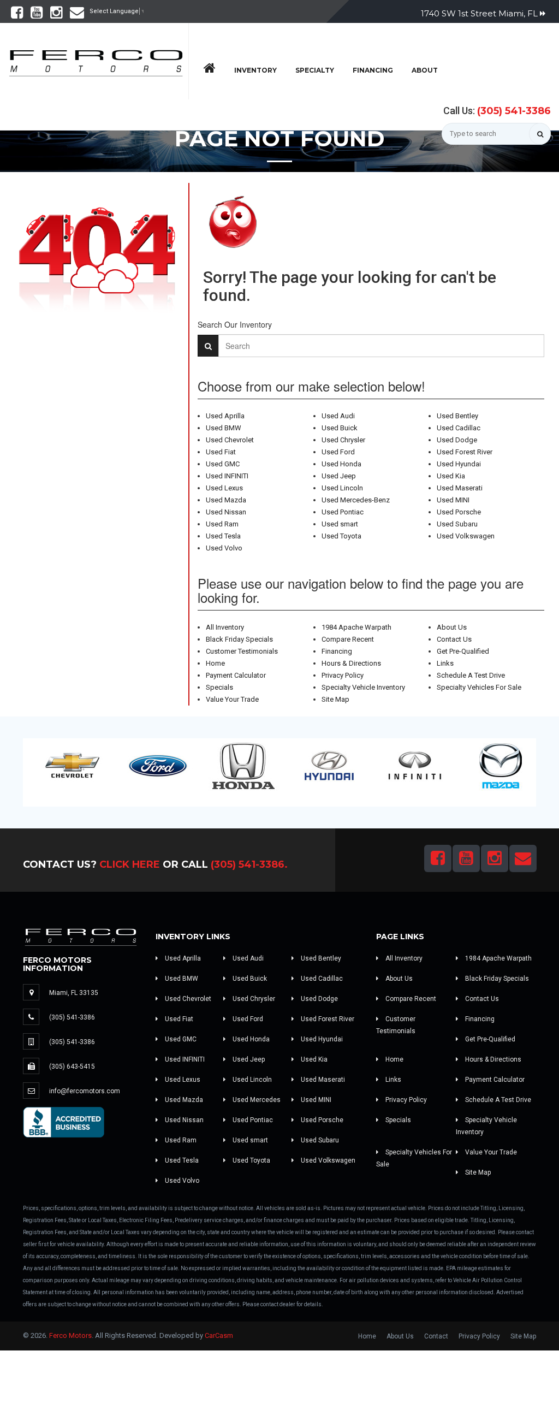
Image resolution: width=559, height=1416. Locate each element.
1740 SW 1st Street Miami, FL (480, 13)
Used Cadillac (458, 428)
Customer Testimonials (242, 651)
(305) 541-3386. (249, 864)
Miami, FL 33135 (73, 993)
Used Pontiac (343, 512)
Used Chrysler (343, 440)
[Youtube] (37, 15)
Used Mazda (226, 500)
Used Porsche (459, 512)
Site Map (335, 699)
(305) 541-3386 (514, 111)
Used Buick (340, 428)
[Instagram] (56, 15)
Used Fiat (221, 452)
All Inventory (225, 627)
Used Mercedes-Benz (356, 500)
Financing (373, 70)
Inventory (255, 70)
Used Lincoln (342, 488)
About (425, 70)
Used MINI (453, 500)
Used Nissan (226, 512)
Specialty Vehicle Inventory (363, 687)
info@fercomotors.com (84, 1091)
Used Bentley (457, 416)
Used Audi (338, 416)
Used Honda (341, 464)
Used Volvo (224, 548)
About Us (452, 627)
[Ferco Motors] (95, 60)
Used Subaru (457, 524)
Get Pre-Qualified (463, 651)
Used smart (340, 524)
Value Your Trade (232, 699)
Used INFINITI (227, 476)
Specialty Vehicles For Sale (479, 687)
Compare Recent (348, 639)
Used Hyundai (459, 464)
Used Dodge (457, 440)
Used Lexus (224, 488)
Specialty (314, 70)
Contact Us (454, 639)
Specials (219, 687)
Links (445, 663)
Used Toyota (341, 536)
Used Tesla (223, 536)
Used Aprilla (225, 416)
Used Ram (222, 524)
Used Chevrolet (230, 440)
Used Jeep (339, 476)
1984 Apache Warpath (356, 627)
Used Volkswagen (466, 536)
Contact (436, 1336)
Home (215, 663)
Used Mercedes (256, 1100)
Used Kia (451, 476)
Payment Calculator (236, 675)
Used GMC (223, 464)
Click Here (129, 864)
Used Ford (338, 452)
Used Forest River (464, 452)
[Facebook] (17, 15)
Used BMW (223, 428)
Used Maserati (460, 488)
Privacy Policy (343, 675)
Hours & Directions (351, 663)
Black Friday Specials (239, 639)
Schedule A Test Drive (471, 675)
